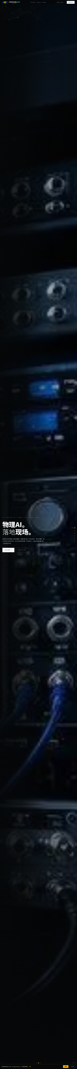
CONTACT (70, 2)
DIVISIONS (32, 2)
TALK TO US (22, 550)
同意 (66, 1066)
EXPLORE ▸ (8, 550)
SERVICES (39, 2)
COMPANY (44, 2)
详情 (30, 1066)
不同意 (72, 1066)
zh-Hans (62, 2)
